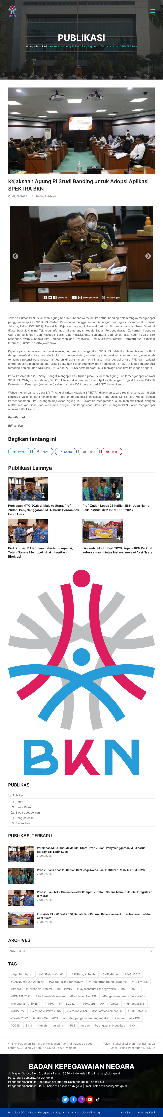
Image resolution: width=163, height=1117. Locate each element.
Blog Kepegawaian (28, 812)
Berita (39, 196)
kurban (85, 1025)
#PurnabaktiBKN (134, 1003)
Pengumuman (25, 818)
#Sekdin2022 (19, 1018)
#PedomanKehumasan (50, 996)
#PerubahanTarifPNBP (25, 1003)
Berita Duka (23, 807)
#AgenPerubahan (22, 974)
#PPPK (49, 1003)
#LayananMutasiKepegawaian (96, 989)
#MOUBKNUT (130, 989)
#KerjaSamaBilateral (39, 989)
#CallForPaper (110, 974)
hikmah (42, 1025)
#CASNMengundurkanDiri (27, 981)
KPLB (71, 1025)
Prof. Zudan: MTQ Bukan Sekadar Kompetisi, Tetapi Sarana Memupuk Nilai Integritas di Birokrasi (40, 552)
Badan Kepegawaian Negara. (47, 1112)
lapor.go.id (97, 1081)
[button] (152, 11)
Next (147, 255)
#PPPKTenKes (109, 1003)
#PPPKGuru (87, 1003)
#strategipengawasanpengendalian (86, 1018)
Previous (14, 255)
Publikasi (41, 46)
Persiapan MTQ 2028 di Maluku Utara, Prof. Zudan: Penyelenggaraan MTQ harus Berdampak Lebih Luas (43, 510)
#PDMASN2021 (21, 996)
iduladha (57, 1025)
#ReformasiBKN (77, 1011)
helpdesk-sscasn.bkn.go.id (64, 1086)
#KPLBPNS (64, 989)
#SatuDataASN (137, 1011)
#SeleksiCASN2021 (45, 1018)
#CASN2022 (132, 974)
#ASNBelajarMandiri (51, 974)
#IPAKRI (16, 989)
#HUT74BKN (140, 981)
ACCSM (15, 1025)
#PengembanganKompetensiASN (124, 996)
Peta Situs (126, 1112)
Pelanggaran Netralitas (110, 1025)
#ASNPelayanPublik (82, 974)
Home (29, 46)
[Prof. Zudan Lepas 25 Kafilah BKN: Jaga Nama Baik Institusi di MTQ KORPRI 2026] (102, 488)
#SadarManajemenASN (107, 1011)
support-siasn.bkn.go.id (72, 1081)
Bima (29, 1025)
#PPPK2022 (67, 1003)
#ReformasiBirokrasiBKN (45, 1011)
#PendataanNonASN (83, 996)
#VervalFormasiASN (127, 1018)
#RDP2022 (17, 1011)
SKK (132, 1025)
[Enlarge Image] (81, 130)
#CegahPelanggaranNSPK (66, 981)
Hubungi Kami (146, 1112)
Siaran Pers (23, 823)
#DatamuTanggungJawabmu (108, 981)
